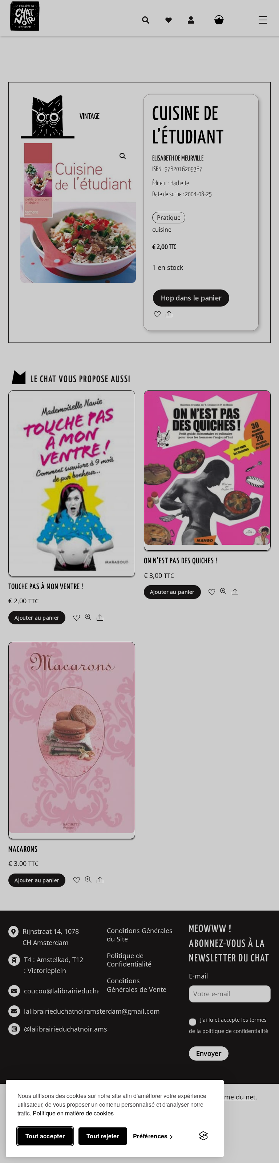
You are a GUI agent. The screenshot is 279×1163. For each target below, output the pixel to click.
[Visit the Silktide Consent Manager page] (203, 1136)
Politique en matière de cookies (73, 1113)
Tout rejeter (102, 1136)
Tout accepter (45, 1136)
